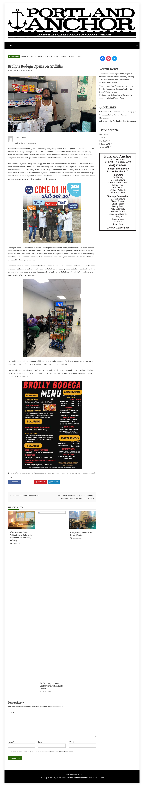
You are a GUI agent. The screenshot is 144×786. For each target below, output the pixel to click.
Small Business (83, 473)
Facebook (15, 482)
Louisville (56, 473)
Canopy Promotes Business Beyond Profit (81, 533)
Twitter (28, 482)
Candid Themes (97, 778)
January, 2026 (105, 147)
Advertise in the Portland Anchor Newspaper (117, 121)
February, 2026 (105, 144)
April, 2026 (103, 138)
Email (41, 742)
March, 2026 (104, 141)
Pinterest (41, 482)
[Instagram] (108, 58)
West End (91, 473)
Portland (62, 473)
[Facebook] (102, 58)
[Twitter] (114, 58)
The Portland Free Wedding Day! (25, 495)
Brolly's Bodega (37, 473)
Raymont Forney (71, 473)
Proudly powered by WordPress (53, 778)
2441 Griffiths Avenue (18, 473)
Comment (12, 712)
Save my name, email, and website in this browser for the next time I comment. (41, 752)
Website (72, 742)
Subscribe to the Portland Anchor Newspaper (117, 112)
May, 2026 (103, 134)
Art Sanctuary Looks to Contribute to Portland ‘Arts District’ (51, 686)
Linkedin (54, 482)
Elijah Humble (47, 473)
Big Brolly (28, 473)
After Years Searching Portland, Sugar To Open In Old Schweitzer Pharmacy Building (21, 536)
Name (11, 742)
